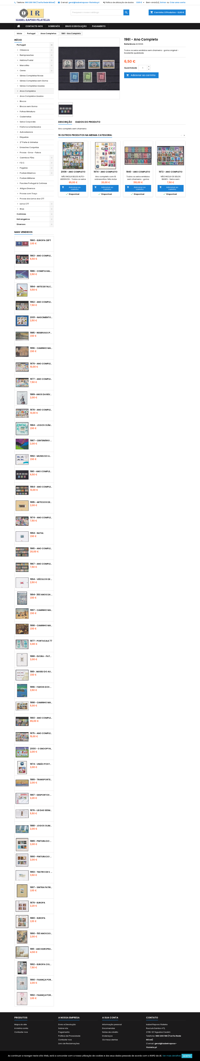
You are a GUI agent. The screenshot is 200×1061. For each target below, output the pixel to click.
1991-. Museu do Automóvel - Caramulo (41, 671)
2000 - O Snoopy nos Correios (41, 748)
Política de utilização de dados (120, 2)
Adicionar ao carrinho (140, 75)
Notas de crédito (110, 1032)
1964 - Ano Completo (41, 487)
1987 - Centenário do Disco (41, 440)
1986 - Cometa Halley (41, 271)
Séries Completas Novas (31, 75)
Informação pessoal (112, 1024)
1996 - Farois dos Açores (41, 687)
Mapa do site (20, 1024)
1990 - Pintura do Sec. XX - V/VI (41, 856)
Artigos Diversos (27, 188)
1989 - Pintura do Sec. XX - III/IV (41, 841)
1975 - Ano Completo (41, 733)
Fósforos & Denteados (30, 127)
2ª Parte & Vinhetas (29, 142)
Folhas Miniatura (27, 111)
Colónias (21, 214)
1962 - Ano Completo (41, 302)
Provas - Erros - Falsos (30, 152)
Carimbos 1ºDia (27, 157)
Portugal (21, 44)
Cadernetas (25, 116)
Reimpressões (27, 55)
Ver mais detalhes (172, 1055)
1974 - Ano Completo (41, 517)
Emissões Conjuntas (29, 147)
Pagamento (99, 26)
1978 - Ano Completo (41, 410)
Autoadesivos (26, 132)
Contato (152, 1017)
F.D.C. (22, 162)
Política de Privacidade (69, 1035)
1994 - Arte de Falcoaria (41, 286)
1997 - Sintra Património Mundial (41, 887)
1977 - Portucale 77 (41, 641)
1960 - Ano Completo (41, 718)
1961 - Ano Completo (41, 471)
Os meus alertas (110, 1039)
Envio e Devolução (76, 26)
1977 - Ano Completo (41, 379)
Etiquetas (24, 137)
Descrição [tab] (65, 122)
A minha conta (21, 1028)
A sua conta (110, 1017)
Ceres (23, 70)
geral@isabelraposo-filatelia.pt (84, 2)
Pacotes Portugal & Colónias (33, 183)
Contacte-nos (34, 26)
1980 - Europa (37, 918)
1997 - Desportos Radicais (41, 795)
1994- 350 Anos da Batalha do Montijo (41, 594)
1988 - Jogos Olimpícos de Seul (41, 825)
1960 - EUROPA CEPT (40, 240)
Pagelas (24, 168)
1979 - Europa (37, 903)
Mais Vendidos (23, 232)
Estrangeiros (23, 219)
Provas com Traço (28, 193)
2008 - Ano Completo (73, 171)
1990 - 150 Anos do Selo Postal (41, 933)
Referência (129, 44)
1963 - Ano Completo (41, 256)
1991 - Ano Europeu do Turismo (41, 949)
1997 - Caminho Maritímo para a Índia (41, 610)
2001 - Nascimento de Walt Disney (41, 317)
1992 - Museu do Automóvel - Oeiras (41, 456)
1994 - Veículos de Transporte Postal (41, 579)
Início (18, 40)
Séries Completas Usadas (32, 85)
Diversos (21, 224)
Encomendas (108, 1028)
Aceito (187, 1056)
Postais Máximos (28, 173)
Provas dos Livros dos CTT (32, 198)
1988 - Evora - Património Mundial (41, 656)
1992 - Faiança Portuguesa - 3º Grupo (41, 995)
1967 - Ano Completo (41, 564)
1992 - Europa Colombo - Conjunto (41, 964)
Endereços (107, 1035)
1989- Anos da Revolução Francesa (41, 394)
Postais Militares (27, 178)
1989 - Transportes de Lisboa (41, 779)
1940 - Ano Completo (138, 171)
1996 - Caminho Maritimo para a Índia (41, 348)
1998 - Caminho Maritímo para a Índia (41, 625)
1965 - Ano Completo (41, 548)
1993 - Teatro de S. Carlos (41, 872)
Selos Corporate (28, 121)
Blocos (23, 101)
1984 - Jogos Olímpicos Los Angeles (41, 425)
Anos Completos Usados (31, 96)
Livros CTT (24, 203)
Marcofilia (24, 65)
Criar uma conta (177, 2)
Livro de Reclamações (69, 1043)
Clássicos (24, 50)
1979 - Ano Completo (41, 363)
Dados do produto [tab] (87, 122)
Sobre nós (54, 26)
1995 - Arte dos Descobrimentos (41, 502)
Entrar (163, 2)
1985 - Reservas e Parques (41, 333)
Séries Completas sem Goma (34, 80)
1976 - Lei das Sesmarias (41, 810)
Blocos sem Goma (28, 106)
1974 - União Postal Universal (41, 764)
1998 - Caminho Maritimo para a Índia (41, 702)
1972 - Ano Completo (170, 171)
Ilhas (22, 209)
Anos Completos (28, 91)
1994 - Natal (37, 533)
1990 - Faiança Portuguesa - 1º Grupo (41, 980)
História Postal (26, 60)
